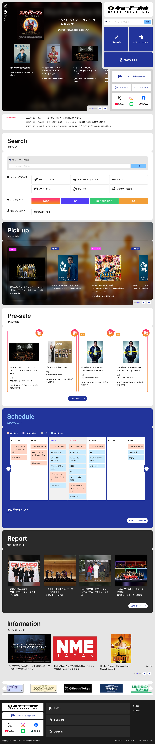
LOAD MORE (75, 398)
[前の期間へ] (8, 469)
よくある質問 (59, 720)
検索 (147, 22)
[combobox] (128, 22)
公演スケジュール (136, 520)
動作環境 (118, 740)
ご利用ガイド (59, 731)
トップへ (57, 708)
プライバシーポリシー (145, 740)
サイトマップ (129, 740)
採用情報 (136, 710)
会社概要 (136, 706)
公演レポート (135, 605)
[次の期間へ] (146, 469)
